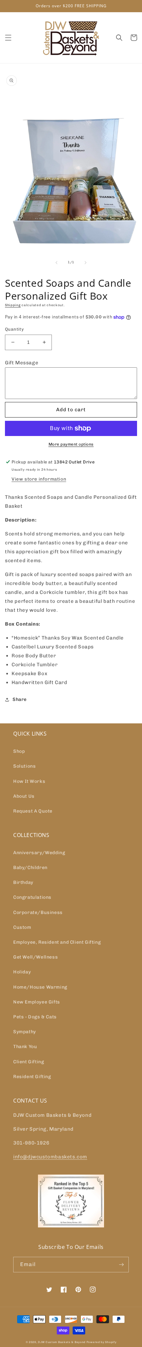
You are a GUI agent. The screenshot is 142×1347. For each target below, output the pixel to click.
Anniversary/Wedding (39, 853)
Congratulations (32, 897)
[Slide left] (56, 262)
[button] (8, 37)
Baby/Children (30, 867)
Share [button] (20, 699)
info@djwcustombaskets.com (50, 1157)
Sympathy (24, 1032)
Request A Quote (33, 811)
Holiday (22, 972)
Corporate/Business (38, 912)
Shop (19, 751)
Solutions (24, 766)
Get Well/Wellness (35, 957)
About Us (24, 796)
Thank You (25, 1046)
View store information (39, 479)
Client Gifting (28, 1062)
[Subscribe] (121, 1264)
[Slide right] (85, 262)
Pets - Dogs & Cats (35, 1017)
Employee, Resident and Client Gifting (57, 942)
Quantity (14, 329)
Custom (22, 927)
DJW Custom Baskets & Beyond (62, 1342)
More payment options (71, 444)
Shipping (13, 305)
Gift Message (21, 363)
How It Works (29, 781)
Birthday (23, 882)
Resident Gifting (32, 1076)
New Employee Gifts (36, 1002)
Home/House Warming (40, 987)
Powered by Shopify (102, 1342)
